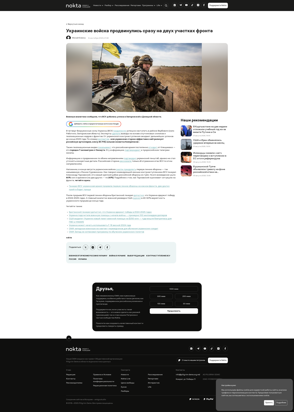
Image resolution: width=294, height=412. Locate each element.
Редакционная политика (105, 386)
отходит (153, 148)
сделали (116, 134)
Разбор (108, 5)
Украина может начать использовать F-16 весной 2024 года (100, 225)
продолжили (120, 131)
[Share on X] (85, 247)
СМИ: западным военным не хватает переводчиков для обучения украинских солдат (113, 229)
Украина (82, 259)
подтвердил (130, 159)
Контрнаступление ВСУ (158, 256)
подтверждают (133, 150)
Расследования (122, 5)
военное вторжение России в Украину (88, 256)
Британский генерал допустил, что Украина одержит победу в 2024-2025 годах (110, 212)
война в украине (117, 256)
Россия (72, 259)
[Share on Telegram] (100, 247)
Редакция (70, 375)
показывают (104, 148)
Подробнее (281, 403)
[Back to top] (69, 338)
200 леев (186, 296)
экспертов (103, 139)
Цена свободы (127, 383)
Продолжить (173, 311)
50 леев (186, 304)
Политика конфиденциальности (103, 380)
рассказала (126, 161)
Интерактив (154, 383)
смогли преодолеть (126, 170)
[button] (166, 5)
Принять (269, 403)
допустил (139, 195)
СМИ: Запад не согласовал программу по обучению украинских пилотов (106, 232)
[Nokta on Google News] (174, 5)
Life (158, 5)
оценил (137, 198)
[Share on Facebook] (107, 247)
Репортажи (136, 5)
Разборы (125, 391)
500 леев (161, 296)
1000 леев (173, 289)
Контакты (70, 379)
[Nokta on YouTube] (186, 5)
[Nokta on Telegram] (180, 5)
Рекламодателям (74, 383)
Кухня (124, 387)
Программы (147, 5)
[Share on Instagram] (92, 247)
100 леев (161, 304)
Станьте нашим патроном (193, 360)
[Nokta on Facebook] (204, 5)
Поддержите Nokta (217, 5)
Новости (97, 5)
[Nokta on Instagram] (198, 5)
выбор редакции (135, 256)
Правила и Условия (102, 375)
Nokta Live (125, 379)
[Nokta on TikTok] (192, 5)
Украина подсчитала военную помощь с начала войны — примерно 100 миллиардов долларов (118, 215)
